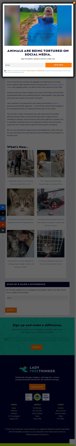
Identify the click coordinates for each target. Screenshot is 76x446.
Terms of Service (31, 70)
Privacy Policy (40, 70)
